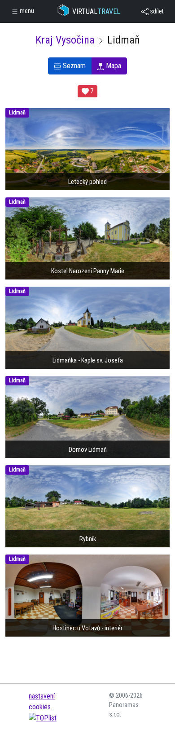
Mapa (112, 65)
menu (26, 10)
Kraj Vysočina (65, 40)
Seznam (73, 65)
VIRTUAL (96, 11)
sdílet (156, 11)
